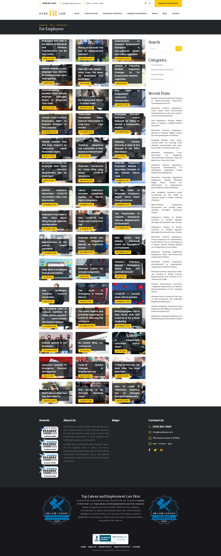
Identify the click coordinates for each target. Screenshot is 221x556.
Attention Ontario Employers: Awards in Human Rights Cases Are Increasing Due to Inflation (166, 133)
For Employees (157, 79)
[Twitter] (150, 3)
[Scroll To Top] (216, 553)
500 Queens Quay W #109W (166, 438)
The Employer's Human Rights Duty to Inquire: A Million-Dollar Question (166, 123)
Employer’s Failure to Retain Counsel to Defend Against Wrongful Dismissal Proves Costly (166, 219)
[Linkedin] (161, 450)
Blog (165, 13)
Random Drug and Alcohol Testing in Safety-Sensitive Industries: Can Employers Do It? (166, 100)
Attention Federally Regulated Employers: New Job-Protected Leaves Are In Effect (166, 254)
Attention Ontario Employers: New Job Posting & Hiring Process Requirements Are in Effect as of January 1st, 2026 (166, 275)
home (77, 13)
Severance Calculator (112, 13)
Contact (175, 13)
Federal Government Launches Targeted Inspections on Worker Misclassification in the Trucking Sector (166, 288)
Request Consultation (168, 3)
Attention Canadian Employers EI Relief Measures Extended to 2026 (166, 317)
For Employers (157, 65)
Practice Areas (91, 13)
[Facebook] (145, 3)
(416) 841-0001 (162, 426)
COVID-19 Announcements (162, 70)
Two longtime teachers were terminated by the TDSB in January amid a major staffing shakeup (166, 196)
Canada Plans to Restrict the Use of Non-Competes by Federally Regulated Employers (166, 299)
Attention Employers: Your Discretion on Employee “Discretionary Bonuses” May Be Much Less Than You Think (166, 156)
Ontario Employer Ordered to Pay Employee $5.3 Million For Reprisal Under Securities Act (166, 308)
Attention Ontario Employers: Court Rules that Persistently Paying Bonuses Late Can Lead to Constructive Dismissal (166, 112)
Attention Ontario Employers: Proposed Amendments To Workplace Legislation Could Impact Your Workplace (166, 169)
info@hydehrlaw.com (72, 3)
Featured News (157, 74)
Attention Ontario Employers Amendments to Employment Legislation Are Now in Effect (166, 264)
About (155, 13)
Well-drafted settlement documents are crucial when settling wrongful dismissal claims (166, 209)
